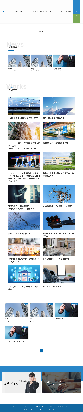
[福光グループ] (5, 11)
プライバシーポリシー (28, 407)
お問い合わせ (52, 407)
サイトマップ (68, 407)
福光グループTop (16, 407)
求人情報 (60, 407)
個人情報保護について (42, 407)
